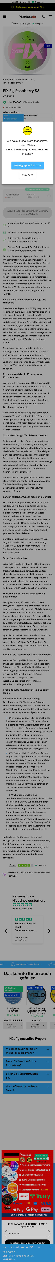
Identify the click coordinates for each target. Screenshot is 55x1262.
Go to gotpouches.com (27, 165)
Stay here (27, 175)
